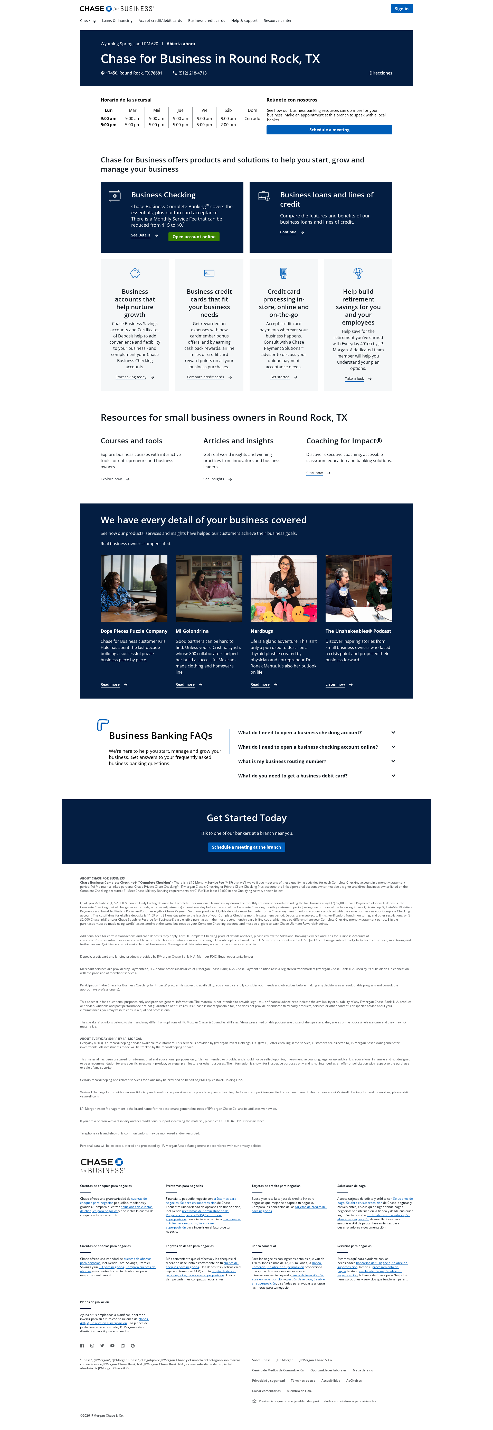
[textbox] (329, 115)
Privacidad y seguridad (268, 1381)
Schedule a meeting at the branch (246, 847)
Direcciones (380, 73)
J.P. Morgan (285, 1360)
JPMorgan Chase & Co (316, 1360)
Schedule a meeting (329, 130)
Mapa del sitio (363, 1370)
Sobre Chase (261, 1360)
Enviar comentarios (266, 1391)
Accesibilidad (330, 1381)
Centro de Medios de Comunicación (278, 1370)
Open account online (194, 237)
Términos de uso (303, 1381)
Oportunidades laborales (328, 1370)
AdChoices (354, 1381)
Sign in (402, 9)
